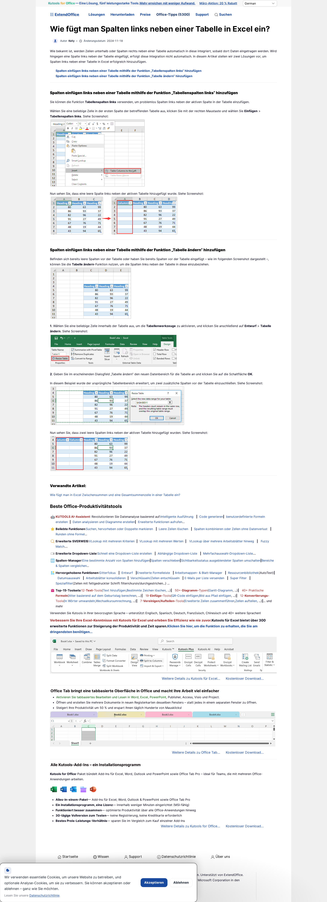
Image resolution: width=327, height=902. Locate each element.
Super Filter (238, 578)
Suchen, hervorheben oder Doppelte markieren (119, 529)
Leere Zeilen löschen (173, 529)
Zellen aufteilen (246, 601)
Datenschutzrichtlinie (179, 857)
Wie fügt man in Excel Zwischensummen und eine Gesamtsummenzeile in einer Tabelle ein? (115, 495)
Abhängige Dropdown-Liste (177, 553)
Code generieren (211, 516)
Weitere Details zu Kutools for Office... (190, 826)
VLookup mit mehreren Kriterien (112, 541)
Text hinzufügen (114, 590)
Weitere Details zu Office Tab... (196, 752)
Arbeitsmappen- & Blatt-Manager (198, 573)
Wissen (103, 857)
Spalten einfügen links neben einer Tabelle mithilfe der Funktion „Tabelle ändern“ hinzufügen (124, 76)
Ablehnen (181, 882)
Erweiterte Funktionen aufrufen (160, 522)
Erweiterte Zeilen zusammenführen (209, 601)
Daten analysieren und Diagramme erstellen (104, 522)
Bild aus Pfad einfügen (215, 595)
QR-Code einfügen (185, 595)
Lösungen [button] (97, 14)
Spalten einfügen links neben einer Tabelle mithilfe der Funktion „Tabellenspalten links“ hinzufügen (129, 71)
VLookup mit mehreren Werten (161, 541)
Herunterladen (122, 14)
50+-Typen (191, 590)
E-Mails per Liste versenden (204, 578)
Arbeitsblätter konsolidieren (106, 578)
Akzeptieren (154, 882)
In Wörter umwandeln (80, 601)
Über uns (223, 857)
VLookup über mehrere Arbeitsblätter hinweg (221, 541)
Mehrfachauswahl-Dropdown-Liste (228, 553)
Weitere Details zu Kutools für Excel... (191, 678)
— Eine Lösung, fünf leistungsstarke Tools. (122, 3)
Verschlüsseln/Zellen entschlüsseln (155, 578)
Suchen (225, 14)
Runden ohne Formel (70, 534)
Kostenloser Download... (245, 678)
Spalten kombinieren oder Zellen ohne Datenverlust (230, 529)
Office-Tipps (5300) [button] (173, 14)
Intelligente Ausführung (176, 516)
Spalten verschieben (165, 560)
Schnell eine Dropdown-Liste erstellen (124, 553)
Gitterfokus (107, 573)
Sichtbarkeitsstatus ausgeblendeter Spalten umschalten (220, 560)
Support (202, 14)
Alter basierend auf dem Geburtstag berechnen (102, 595)
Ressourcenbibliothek (243, 573)
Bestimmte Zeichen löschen (146, 590)
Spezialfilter (64, 583)
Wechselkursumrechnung (113, 601)
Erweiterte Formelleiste (153, 573)
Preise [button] (145, 14)
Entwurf (127, 573)
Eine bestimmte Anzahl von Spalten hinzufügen (116, 560)
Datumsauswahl (69, 578)
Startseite (70, 857)
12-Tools (91, 590)
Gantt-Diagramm (221, 590)
